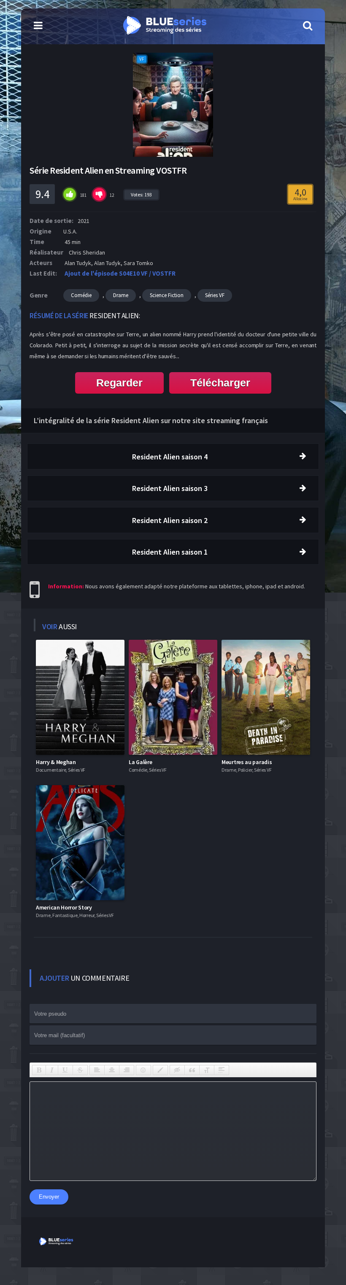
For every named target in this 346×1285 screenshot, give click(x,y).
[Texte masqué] (177, 1070)
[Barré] (80, 1070)
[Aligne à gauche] (97, 1070)
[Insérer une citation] (192, 1070)
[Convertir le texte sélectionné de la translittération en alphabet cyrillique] (206, 1070)
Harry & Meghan (56, 762)
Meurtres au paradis (247, 762)
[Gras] (39, 1070)
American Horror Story (64, 907)
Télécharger (220, 383)
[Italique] (52, 1070)
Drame (120, 295)
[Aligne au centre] (111, 1070)
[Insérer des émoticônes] (143, 1070)
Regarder (119, 383)
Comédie (81, 295)
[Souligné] (65, 1070)
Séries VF (214, 295)
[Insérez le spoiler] (221, 1070)
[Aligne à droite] (126, 1070)
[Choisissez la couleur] (160, 1070)
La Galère (140, 762)
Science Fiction (167, 295)
